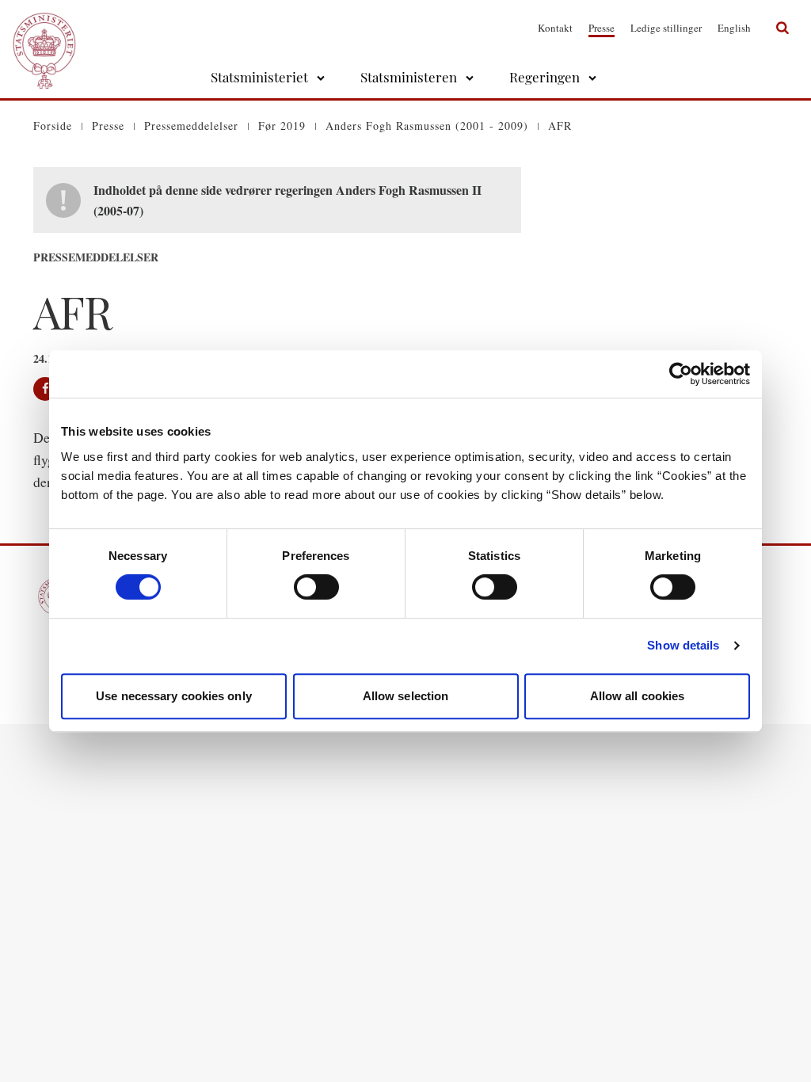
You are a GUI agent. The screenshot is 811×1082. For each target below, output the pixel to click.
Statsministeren (408, 77)
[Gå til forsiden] (44, 28)
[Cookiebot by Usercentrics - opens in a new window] (680, 374)
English (734, 28)
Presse (601, 28)
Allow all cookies (637, 696)
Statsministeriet (259, 77)
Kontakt (555, 28)
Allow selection (406, 696)
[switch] (316, 587)
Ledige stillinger (666, 28)
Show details (683, 645)
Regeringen (544, 77)
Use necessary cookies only (174, 696)
